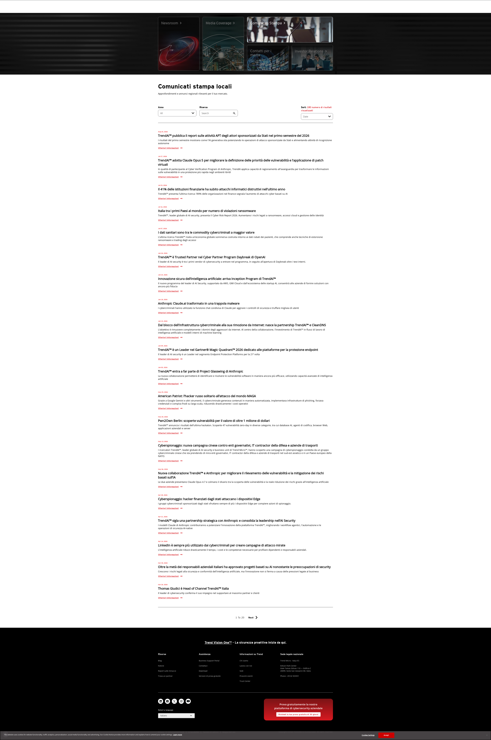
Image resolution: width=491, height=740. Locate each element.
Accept (386, 735)
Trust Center (245, 681)
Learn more (177, 734)
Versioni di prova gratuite (210, 676)
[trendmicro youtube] (188, 701)
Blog (160, 660)
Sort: (316, 109)
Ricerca (203, 107)
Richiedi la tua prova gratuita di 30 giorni (297, 713)
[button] (176, 715)
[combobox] (177, 113)
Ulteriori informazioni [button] (168, 148)
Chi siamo (244, 660)
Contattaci (203, 666)
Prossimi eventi (246, 676)
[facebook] (167, 701)
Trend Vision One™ (218, 642)
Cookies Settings (368, 735)
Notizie (161, 666)
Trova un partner (165, 676)
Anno (161, 107)
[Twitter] (174, 701)
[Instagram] (181, 701)
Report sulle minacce (167, 671)
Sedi (241, 671)
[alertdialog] (245, 735)
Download (203, 671)
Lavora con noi (246, 666)
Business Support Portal (209, 660)
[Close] (487, 735)
